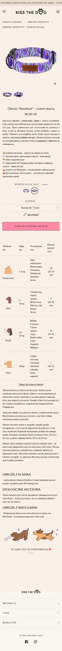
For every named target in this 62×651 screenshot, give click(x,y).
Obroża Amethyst (38, 22)
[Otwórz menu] (7, 12)
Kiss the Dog (29, 635)
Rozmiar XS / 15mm (30, 208)
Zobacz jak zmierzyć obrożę (31, 384)
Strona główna (12, 22)
